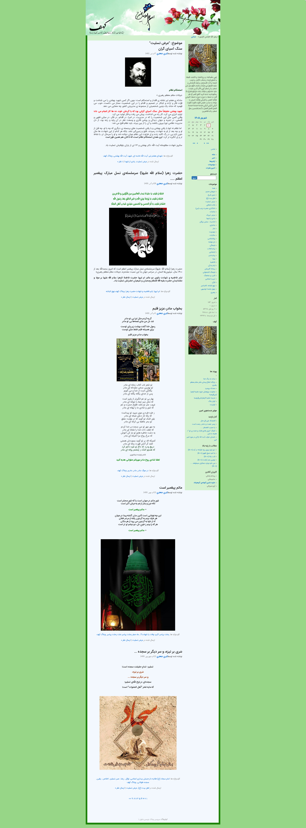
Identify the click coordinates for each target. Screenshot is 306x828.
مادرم (130, 470)
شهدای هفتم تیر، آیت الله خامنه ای (148, 156)
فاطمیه (212, 262)
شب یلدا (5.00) (209, 456)
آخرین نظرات (210, 168)
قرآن (213, 282)
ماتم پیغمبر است (170, 488)
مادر (135, 470)
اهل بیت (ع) (143, 788)
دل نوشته (211, 242)
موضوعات (211, 164)
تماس (193, 37)
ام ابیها (157, 291)
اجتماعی (212, 252)
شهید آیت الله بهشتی (123, 156)
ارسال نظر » (126, 297)
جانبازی (212, 225)
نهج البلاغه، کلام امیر (208, 285)
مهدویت (212, 232)
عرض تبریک (210, 215)
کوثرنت (212, 404)
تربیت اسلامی (210, 279)
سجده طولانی (143, 782)
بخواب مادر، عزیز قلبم (167, 309)
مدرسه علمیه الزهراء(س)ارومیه (204, 398)
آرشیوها (212, 161)
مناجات (212, 211)
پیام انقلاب (211, 248)
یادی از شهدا (129, 161)
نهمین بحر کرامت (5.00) (206, 460)
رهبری (213, 292)
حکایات (212, 235)
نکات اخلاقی (210, 205)
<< (207, 143)
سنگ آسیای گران (170, 49)
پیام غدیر (212, 255)
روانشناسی (211, 238)
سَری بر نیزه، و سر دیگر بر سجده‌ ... (158, 652)
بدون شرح (211, 195)
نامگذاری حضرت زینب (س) (205, 208)
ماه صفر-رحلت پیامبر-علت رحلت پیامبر (123, 634)
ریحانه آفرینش (210, 269)
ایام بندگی (211, 265)
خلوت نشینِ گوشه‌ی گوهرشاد (204, 482)
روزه (213, 258)
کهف (215, 321)
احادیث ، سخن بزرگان (207, 222)
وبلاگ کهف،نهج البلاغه (115, 291)
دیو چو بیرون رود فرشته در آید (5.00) (201, 449)
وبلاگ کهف (107, 156)
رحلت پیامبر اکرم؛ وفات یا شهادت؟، (154, 634)
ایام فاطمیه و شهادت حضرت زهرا (139, 291)
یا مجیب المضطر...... (207, 427)
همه (213, 188)
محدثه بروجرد (210, 388)
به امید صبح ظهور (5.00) (206, 453)
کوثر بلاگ (211, 401)
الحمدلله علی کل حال (208, 420)
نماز (214, 228)
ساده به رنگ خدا (209, 379)
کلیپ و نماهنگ (209, 275)
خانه (213, 154)
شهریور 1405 (201, 118)
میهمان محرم (210, 191)
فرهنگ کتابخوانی (209, 272)
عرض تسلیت (141, 161)
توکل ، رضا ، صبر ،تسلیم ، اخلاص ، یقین (113, 779)
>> (130, 798)
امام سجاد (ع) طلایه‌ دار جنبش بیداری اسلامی (150, 779)
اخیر (213, 158)
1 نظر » (120, 161)
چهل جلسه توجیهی (208, 289)
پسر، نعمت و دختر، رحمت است (203, 424)
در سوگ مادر (143, 470)
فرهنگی (212, 245)
